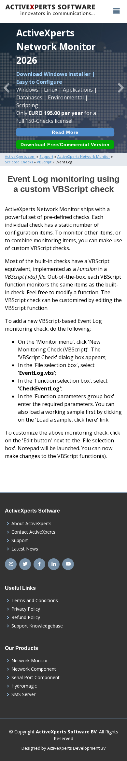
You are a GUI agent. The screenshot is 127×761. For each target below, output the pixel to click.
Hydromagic (24, 686)
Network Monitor (29, 660)
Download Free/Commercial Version (65, 144)
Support (19, 540)
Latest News (24, 549)
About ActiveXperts (31, 523)
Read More (65, 132)
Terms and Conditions (34, 600)
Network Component (33, 669)
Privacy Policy (25, 609)
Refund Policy (25, 617)
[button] (6, 88)
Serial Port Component (35, 677)
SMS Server (23, 694)
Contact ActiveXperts (33, 532)
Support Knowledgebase (37, 626)
